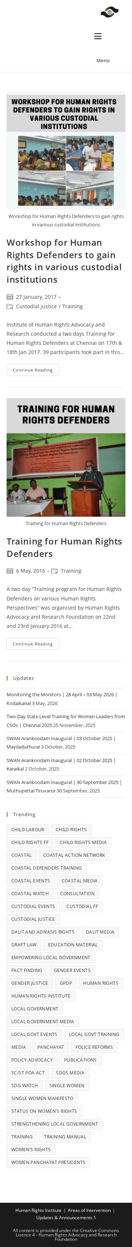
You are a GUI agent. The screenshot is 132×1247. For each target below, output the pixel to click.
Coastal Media (80, 881)
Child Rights (71, 829)
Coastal (21, 855)
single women (67, 1085)
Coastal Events (30, 881)
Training (72, 306)
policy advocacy (32, 1060)
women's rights (31, 1149)
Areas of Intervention (89, 1210)
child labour (27, 829)
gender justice (29, 983)
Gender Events (72, 970)
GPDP (66, 983)
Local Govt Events (34, 1034)
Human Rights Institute (41, 996)
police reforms (94, 1047)
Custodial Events (33, 906)
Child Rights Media (83, 842)
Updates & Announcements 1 (66, 1217)
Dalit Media (100, 932)
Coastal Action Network (74, 855)
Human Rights (100, 983)
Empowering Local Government (51, 957)
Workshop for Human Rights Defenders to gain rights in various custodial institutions (64, 260)
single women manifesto (42, 1098)
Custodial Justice (33, 919)
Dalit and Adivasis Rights (42, 932)
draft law (24, 945)
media (18, 1047)
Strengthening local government (54, 1124)
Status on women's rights (44, 1111)
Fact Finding (27, 970)
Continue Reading (36, 368)
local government (34, 1009)
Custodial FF (82, 906)
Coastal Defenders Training (46, 868)
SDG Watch (24, 1085)
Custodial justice (36, 306)
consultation (77, 893)
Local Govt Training (94, 1034)
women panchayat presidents (48, 1162)
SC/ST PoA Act (28, 1073)
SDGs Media (70, 1073)
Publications (80, 1060)
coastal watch (30, 893)
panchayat (50, 1047)
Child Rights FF (29, 842)
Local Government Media (42, 1021)
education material (73, 945)
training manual (65, 1137)
